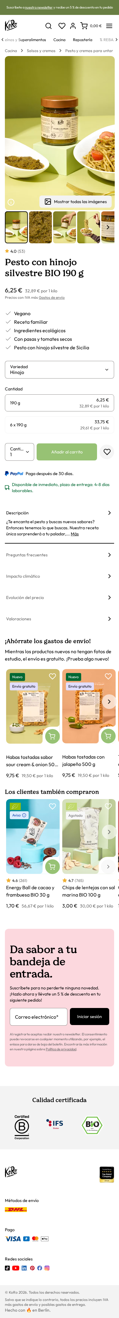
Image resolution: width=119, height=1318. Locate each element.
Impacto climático (23, 576)
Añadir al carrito (67, 452)
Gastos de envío (52, 297)
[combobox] (57, 372)
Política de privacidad (61, 1049)
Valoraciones (18, 619)
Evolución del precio (25, 597)
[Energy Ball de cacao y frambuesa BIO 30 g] (33, 854)
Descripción (17, 513)
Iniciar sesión (89, 1016)
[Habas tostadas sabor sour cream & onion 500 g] (33, 724)
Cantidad (17, 449)
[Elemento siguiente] (108, 227)
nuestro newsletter (39, 7)
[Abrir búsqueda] (48, 26)
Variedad (19, 366)
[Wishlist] (62, 26)
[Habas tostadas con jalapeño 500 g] (89, 724)
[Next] (116, 39)
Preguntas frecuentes (27, 555)
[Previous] (2, 39)
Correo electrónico (37, 1017)
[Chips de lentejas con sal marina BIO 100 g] (89, 854)
